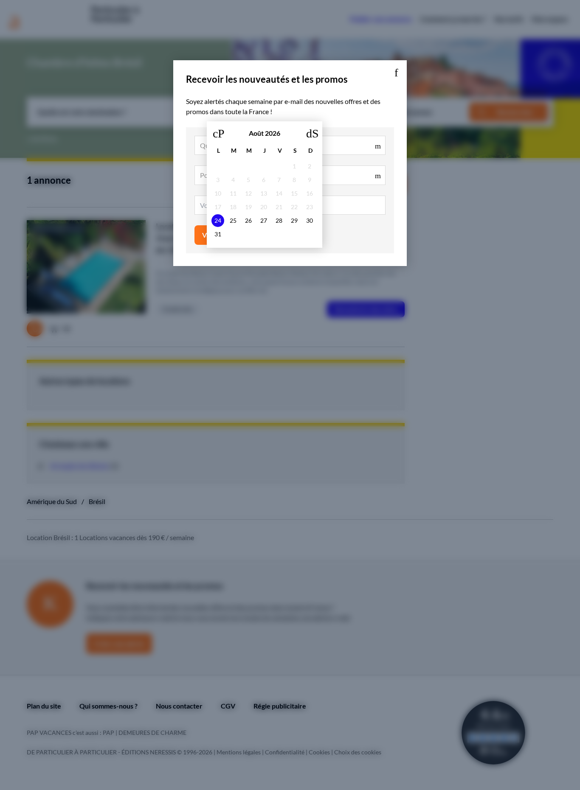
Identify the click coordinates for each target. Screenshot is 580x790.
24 (217, 220)
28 (279, 220)
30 (309, 220)
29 (294, 220)
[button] (396, 70)
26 (248, 220)
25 (233, 220)
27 (263, 220)
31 (217, 234)
